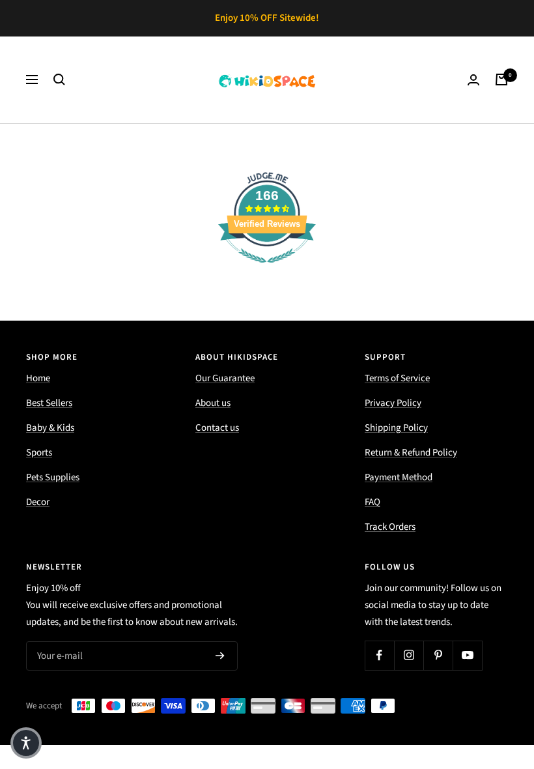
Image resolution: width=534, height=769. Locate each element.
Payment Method (398, 477)
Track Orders (390, 527)
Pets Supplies (52, 477)
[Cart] (501, 79)
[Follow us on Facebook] (379, 655)
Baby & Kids (50, 428)
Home (38, 378)
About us (213, 403)
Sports (39, 452)
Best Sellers (49, 403)
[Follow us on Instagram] (408, 655)
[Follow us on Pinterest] (438, 655)
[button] (26, 743)
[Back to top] (479, 680)
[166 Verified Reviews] (267, 270)
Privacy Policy (393, 403)
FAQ (372, 502)
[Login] (473, 79)
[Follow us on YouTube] (467, 655)
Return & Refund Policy (411, 452)
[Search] (59, 79)
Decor (37, 502)
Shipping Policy (396, 428)
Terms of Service (397, 378)
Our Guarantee (225, 378)
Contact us (217, 428)
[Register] (220, 656)
